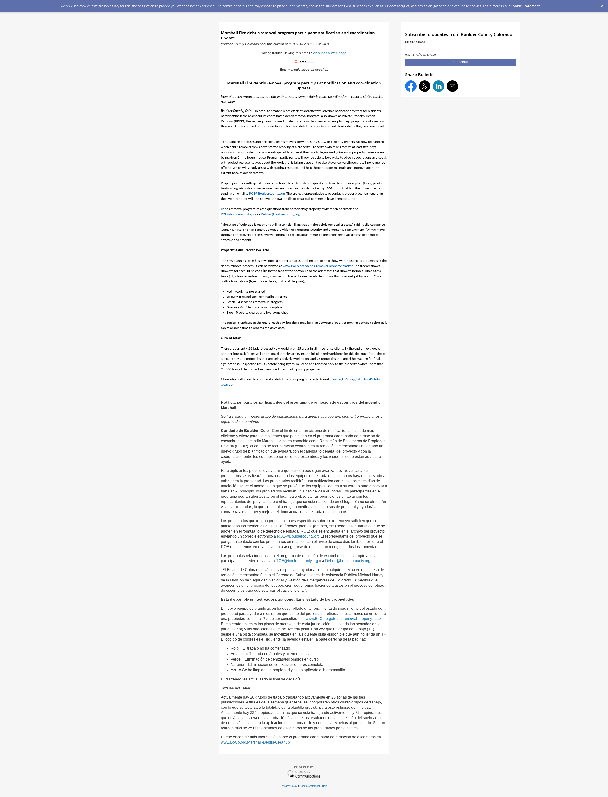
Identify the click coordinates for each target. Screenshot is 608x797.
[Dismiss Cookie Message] (602, 4)
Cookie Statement (525, 6)
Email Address (415, 42)
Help (324, 785)
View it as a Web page (329, 53)
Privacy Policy (289, 785)
